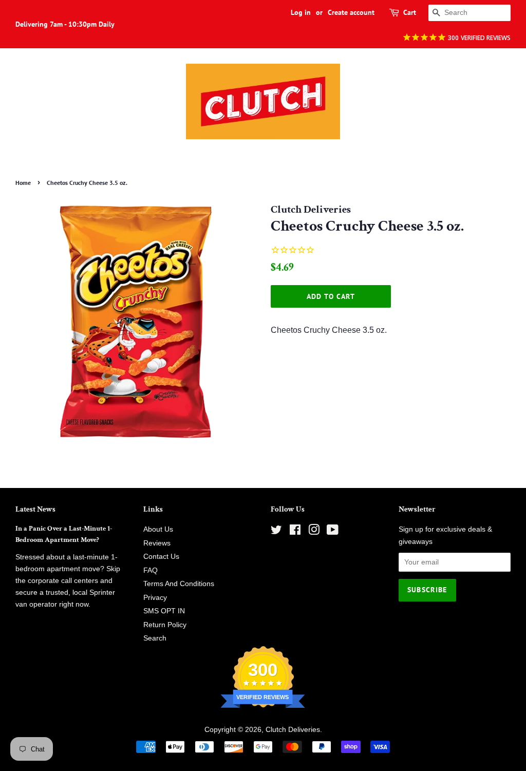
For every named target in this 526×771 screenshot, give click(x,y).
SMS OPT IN (164, 611)
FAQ (150, 570)
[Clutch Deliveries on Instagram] (314, 532)
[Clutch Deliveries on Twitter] (276, 532)
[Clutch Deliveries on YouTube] (333, 532)
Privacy (155, 597)
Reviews (157, 543)
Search (154, 638)
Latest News (35, 509)
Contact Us (161, 556)
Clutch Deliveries (293, 730)
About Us (158, 529)
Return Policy (164, 625)
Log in (301, 12)
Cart (409, 12)
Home (23, 182)
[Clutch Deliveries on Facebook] (295, 532)
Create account (351, 12)
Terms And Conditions (178, 584)
